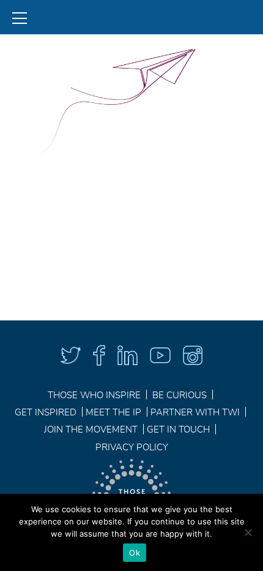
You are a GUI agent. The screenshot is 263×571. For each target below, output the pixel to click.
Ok (134, 553)
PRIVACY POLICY (131, 448)
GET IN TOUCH (178, 430)
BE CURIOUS (179, 395)
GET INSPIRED (45, 413)
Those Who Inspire (94, 395)
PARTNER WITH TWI (195, 413)
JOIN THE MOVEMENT (91, 430)
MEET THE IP (113, 413)
